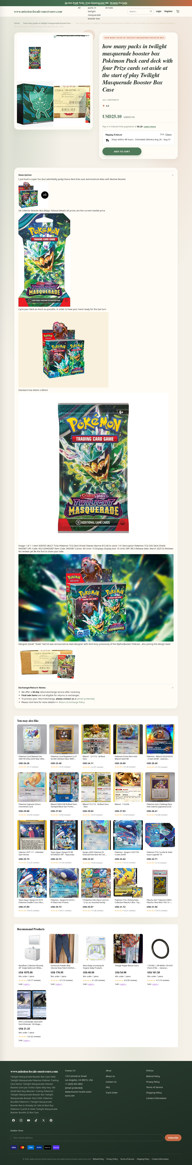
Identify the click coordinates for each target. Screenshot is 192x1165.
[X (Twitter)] (43, 1120)
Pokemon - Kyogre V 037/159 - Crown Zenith (127, 853)
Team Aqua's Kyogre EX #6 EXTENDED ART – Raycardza (62, 853)
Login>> (27, 984)
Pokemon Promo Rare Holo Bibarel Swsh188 (126, 757)
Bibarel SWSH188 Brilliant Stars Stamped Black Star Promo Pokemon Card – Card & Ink (64, 805)
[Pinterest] (51, 1120)
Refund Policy (153, 1076)
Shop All (80, 6)
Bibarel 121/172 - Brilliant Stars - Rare (96, 805)
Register (168, 11)
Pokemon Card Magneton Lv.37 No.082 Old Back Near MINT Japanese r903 (64, 757)
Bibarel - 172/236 (122, 804)
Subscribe (173, 1137)
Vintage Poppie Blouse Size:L (127, 965)
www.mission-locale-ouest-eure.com (38, 11)
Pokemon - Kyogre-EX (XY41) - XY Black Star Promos (63, 901)
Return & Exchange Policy (72, 702)
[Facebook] (13, 1120)
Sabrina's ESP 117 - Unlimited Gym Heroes (31, 853)
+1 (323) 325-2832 (74, 1083)
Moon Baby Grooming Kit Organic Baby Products (93, 966)
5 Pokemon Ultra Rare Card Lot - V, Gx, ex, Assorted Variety (95, 901)
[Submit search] (151, 11)
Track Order (112, 1092)
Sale (120, 4)
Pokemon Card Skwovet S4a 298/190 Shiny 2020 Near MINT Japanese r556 (32, 757)
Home (70, 4)
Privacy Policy (153, 1081)
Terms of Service (154, 1087)
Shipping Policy (154, 1092)
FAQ (108, 1087)
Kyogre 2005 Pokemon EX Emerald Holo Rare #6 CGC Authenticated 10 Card (94, 853)
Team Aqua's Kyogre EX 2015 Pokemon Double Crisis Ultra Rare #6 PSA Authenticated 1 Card (31, 901)
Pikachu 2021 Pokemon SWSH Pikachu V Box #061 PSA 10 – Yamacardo (159, 901)
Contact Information (156, 1098)
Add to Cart (122, 151)
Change (168, 134)
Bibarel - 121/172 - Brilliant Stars (94, 757)
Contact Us (111, 1081)
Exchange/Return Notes (31, 687)
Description (25, 174)
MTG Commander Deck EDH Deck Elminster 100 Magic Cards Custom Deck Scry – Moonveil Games (30, 1023)
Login (158, 11)
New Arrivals (109, 6)
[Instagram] (21, 1120)
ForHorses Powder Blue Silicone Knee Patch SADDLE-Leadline (63, 967)
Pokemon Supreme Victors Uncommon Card (30, 805)
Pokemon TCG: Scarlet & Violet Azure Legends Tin (159, 853)
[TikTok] (36, 1120)
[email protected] (85, 698)
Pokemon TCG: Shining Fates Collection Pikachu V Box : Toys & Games (127, 901)
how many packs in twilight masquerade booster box (94, 11)
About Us (110, 1076)
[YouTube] (29, 1120)
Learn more (150, 126)
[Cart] (177, 11)
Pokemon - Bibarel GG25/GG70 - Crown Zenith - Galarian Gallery (160, 757)
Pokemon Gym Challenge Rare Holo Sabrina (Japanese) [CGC (159, 805)
